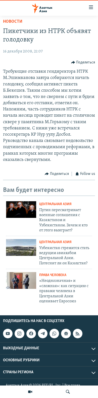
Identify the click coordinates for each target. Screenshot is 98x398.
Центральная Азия (55, 204)
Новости (12, 21)
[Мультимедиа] (30, 392)
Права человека (52, 275)
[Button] (83, 62)
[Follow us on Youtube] (8, 333)
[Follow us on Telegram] (42, 333)
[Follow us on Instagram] (19, 333)
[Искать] (67, 392)
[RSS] (77, 333)
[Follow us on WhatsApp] (54, 333)
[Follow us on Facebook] (31, 333)
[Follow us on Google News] (66, 333)
